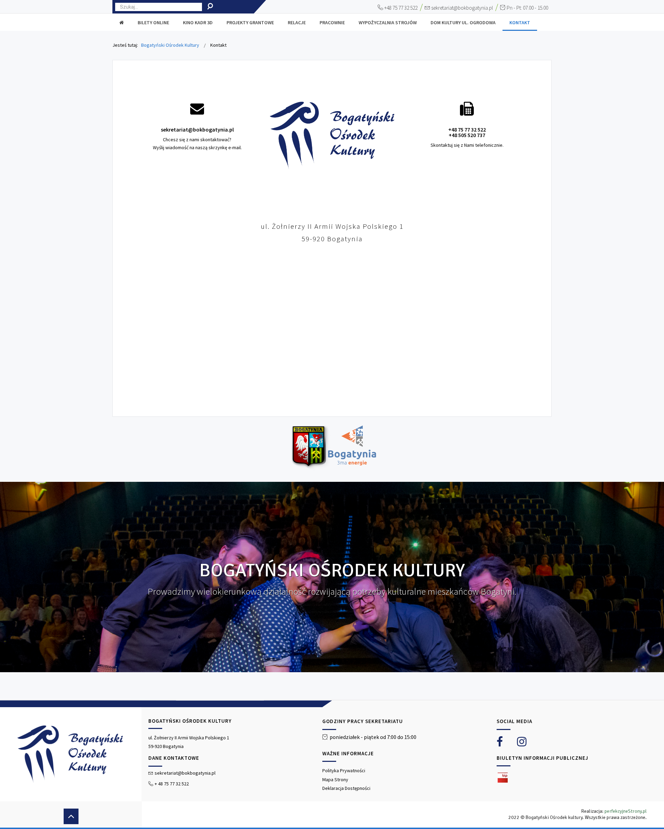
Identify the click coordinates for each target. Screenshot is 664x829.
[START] (121, 23)
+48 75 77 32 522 (400, 7)
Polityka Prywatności (343, 770)
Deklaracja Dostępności (346, 788)
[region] (332, 764)
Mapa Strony (335, 779)
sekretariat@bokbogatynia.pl (462, 7)
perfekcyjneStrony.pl (626, 811)
